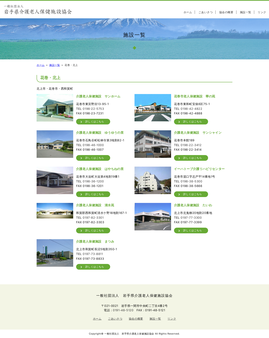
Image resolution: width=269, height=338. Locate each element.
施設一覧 (245, 12)
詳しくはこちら (94, 121)
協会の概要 (226, 12)
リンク (262, 12)
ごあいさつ (205, 12)
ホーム (188, 12)
